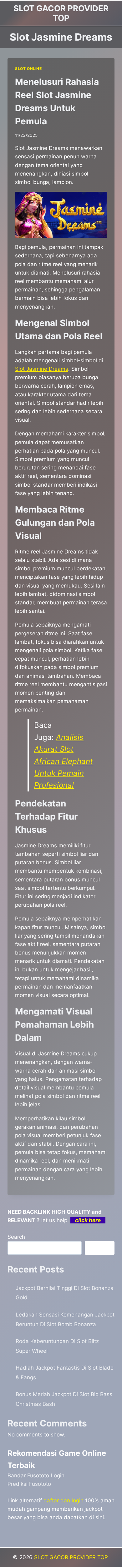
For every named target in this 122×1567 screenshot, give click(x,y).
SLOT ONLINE (28, 68)
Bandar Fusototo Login (36, 1475)
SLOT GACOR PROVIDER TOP (71, 1557)
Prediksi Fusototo (29, 1484)
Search (16, 1237)
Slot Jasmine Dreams (41, 369)
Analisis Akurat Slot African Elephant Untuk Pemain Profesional (63, 761)
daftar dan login (63, 1500)
